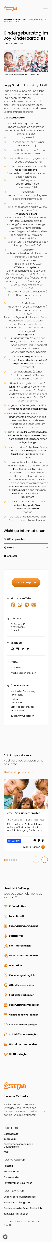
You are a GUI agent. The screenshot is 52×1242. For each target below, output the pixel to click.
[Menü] (45, 9)
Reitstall (8, 1165)
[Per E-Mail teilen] (33, 606)
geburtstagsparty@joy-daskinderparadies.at (27, 506)
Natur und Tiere (12, 1171)
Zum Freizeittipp (26, 582)
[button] (5, 860)
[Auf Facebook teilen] (13, 606)
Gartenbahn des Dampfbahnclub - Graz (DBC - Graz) (24, 1208)
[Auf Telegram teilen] (27, 606)
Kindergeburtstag (15, 43)
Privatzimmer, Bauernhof (18, 1183)
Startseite (8, 19)
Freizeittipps (20, 19)
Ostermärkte (11, 1177)
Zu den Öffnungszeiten (22, 715)
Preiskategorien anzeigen (23, 672)
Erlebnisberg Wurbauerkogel (20, 1196)
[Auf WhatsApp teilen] (20, 606)
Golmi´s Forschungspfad (17, 1202)
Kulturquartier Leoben (16, 1214)
